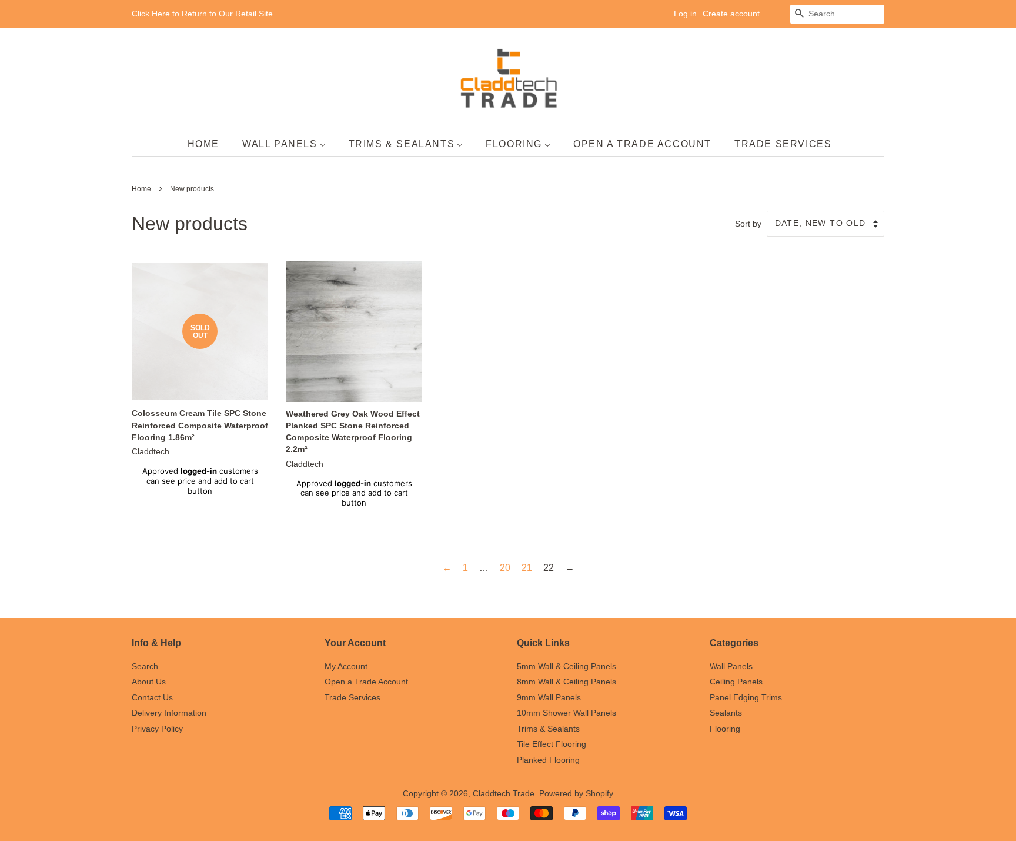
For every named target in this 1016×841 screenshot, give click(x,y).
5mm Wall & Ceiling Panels (566, 666)
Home (141, 189)
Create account (731, 13)
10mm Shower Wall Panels (566, 713)
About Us (149, 681)
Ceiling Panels (736, 681)
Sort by (748, 223)
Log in (685, 13)
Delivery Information (169, 713)
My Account (346, 666)
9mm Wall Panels (549, 697)
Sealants (726, 713)
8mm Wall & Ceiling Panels (566, 681)
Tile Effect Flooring (551, 744)
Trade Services (352, 697)
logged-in (199, 471)
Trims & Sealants (548, 728)
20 (505, 568)
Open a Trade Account (366, 681)
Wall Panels (731, 666)
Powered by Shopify (576, 793)
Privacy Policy (157, 728)
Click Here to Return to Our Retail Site (202, 13)
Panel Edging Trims (746, 697)
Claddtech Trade (503, 793)
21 (527, 568)
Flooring (725, 728)
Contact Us (152, 697)
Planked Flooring (548, 760)
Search (145, 666)
